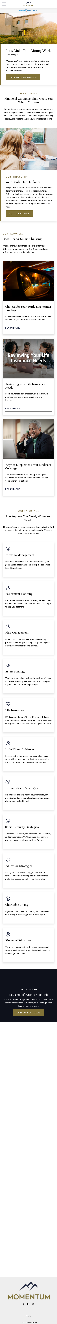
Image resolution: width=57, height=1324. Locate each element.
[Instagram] (33, 1304)
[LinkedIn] (28, 1304)
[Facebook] (24, 1304)
